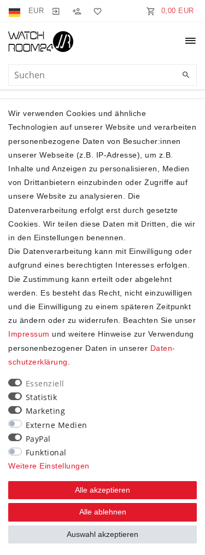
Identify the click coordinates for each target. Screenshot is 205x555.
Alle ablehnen (102, 511)
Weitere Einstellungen (49, 465)
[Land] (15, 11)
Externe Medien (56, 425)
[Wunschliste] (96, 11)
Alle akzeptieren (102, 489)
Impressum (29, 333)
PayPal (38, 438)
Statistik (41, 397)
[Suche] (185, 75)
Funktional (46, 452)
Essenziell (45, 383)
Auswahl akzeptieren (102, 534)
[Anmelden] (55, 11)
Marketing (46, 411)
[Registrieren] (76, 11)
